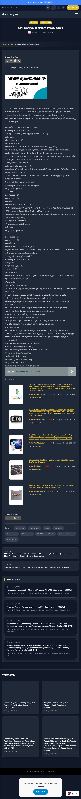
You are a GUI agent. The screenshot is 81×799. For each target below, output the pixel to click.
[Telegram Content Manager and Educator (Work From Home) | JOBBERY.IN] (60, 690)
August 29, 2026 (11, 711)
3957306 (41, 420)
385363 (40, 466)
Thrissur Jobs (12, 539)
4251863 (41, 491)
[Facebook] (15, 61)
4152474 (41, 394)
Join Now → (48, 2)
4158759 (41, 443)
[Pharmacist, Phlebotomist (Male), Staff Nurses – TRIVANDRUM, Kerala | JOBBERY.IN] (20, 690)
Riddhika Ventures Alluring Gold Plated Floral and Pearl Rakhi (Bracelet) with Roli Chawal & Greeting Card (51, 486)
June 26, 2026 (48, 32)
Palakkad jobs (12, 534)
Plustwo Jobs (27, 534)
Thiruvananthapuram (66, 534)
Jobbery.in (10, 14)
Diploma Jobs (34, 528)
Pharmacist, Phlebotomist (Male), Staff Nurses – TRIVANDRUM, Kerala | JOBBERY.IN (40, 590)
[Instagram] (53, 7)
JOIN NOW (40, 792)
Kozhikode (58, 528)
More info (38, 397)
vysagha (35, 32)
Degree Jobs (20, 528)
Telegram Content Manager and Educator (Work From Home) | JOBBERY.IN (36, 607)
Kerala (47, 528)
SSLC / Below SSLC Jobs (45, 534)
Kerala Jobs (46, 23)
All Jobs (33, 23)
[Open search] (58, 7)
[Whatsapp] (7, 61)
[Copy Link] (19, 61)
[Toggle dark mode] (63, 7)
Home (4, 44)
